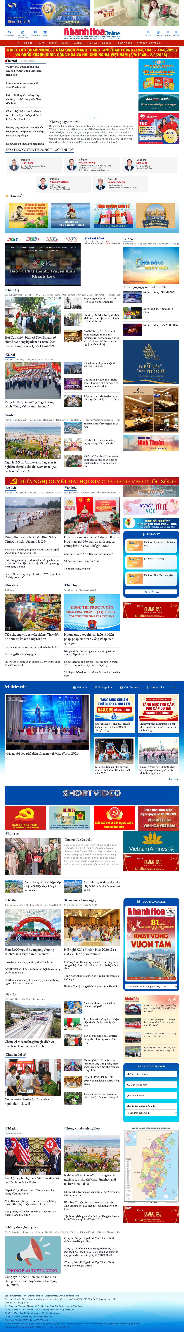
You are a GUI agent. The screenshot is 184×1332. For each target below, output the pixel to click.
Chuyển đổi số (70, 905)
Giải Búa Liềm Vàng (13, 295)
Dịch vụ (74, 1232)
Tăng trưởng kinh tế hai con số (99, 420)
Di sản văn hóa (46, 492)
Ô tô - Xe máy (61, 1232)
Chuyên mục (9, 36)
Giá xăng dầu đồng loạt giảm (21, 654)
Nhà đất (49, 1232)
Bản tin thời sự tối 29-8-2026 (159, 292)
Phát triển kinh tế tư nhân (16, 420)
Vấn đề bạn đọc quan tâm (33, 999)
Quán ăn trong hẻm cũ (77, 568)
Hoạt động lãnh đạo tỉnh (22, 37)
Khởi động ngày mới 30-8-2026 (144, 287)
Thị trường (9, 590)
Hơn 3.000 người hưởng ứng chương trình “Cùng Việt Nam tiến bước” (23, 99)
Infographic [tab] (157, 687)
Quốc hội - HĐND (32, 295)
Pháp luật (72, 585)
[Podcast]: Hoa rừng (154, 559)
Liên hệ (168, 36)
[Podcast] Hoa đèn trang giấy (158, 575)
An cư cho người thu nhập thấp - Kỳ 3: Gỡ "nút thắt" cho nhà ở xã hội (102, 886)
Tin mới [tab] (11, 61)
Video (128, 239)
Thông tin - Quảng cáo (22, 1227)
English (176, 36)
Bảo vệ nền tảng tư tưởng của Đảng (59, 295)
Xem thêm (173, 779)
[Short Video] (92, 793)
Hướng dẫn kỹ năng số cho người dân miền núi (90, 986)
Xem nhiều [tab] (29, 61)
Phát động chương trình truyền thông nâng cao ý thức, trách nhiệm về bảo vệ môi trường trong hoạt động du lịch (32, 563)
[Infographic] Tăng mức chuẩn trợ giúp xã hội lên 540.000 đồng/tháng (112, 727)
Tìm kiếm (148, 36)
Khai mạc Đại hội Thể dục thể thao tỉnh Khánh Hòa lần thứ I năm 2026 (112, 770)
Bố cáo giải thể (87, 1232)
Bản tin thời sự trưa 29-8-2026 (160, 325)
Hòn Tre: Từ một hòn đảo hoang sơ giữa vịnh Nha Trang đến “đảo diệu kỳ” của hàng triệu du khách (91, 1205)
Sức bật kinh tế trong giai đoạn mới (77, 122)
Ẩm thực (8, 492)
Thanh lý (111, 1232)
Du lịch (11, 487)
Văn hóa (71, 487)
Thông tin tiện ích (151, 1066)
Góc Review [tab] (131, 687)
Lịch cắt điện (137, 1095)
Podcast (153, 534)
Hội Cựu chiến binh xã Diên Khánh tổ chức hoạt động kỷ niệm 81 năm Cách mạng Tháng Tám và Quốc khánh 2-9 (30, 342)
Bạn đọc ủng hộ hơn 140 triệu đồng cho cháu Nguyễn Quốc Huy (100, 1039)
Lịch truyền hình (138, 1085)
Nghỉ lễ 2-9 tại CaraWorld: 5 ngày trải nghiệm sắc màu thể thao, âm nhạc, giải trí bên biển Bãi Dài (31, 467)
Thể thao (12, 900)
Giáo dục (9, 359)
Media (45, 36)
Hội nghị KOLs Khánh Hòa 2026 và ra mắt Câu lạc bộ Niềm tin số (102, 1080)
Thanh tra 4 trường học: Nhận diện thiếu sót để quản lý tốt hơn (101, 1022)
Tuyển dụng (28, 1232)
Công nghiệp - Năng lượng (42, 420)
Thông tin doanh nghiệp (82, 1128)
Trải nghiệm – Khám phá (26, 492)
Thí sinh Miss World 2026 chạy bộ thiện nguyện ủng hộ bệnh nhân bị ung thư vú (157, 770)
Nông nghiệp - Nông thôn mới (69, 420)
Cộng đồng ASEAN (13, 1133)
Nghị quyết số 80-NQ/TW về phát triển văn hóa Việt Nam (90, 492)
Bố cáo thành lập (12, 1232)
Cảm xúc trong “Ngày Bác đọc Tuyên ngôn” (88, 554)
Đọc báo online (154, 902)
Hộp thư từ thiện (12, 999)
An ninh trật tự (70, 590)
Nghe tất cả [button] (151, 592)
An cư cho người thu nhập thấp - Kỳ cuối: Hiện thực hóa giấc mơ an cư (42, 886)
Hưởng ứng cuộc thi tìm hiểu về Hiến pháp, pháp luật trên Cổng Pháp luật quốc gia (25, 131)
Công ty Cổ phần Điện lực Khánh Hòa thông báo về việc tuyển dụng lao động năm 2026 (30, 1281)
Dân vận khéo (101, 295)
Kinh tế (11, 415)
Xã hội (10, 355)
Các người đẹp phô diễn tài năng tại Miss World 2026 (42, 753)
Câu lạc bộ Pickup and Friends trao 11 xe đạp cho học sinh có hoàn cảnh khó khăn (23, 115)
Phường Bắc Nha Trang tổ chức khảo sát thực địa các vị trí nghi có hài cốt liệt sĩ (101, 318)
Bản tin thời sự (129, 244)
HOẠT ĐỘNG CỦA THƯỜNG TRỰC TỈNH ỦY (40, 150)
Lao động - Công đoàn (26, 359)
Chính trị (12, 290)
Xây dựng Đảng (85, 295)
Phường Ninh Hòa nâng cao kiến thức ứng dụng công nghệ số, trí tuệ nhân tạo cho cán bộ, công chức (91, 965)
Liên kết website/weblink (143, 1106)
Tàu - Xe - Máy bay (140, 1074)
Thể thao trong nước (14, 905)
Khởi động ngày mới (147, 244)
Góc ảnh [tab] (82, 687)
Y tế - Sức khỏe (46, 359)
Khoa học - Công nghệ (80, 900)
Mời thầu (100, 1232)
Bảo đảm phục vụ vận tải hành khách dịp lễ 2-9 (31, 647)
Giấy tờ (39, 1232)
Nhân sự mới (35, 36)
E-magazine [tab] (105, 687)
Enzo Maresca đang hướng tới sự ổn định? (29, 962)
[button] (87, 117)
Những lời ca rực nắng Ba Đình (82, 561)
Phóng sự (12, 833)
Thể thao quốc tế (34, 905)
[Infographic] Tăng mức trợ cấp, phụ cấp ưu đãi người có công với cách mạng (157, 727)
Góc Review (158, 36)
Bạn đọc (11, 994)
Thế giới (12, 1128)
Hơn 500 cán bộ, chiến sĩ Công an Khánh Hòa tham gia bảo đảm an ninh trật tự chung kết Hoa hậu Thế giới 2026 (91, 542)
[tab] (175, 687)
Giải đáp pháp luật (87, 590)
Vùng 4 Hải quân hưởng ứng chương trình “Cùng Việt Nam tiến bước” (23, 71)
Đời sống (12, 585)
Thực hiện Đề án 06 (88, 905)
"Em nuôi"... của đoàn (78, 839)
